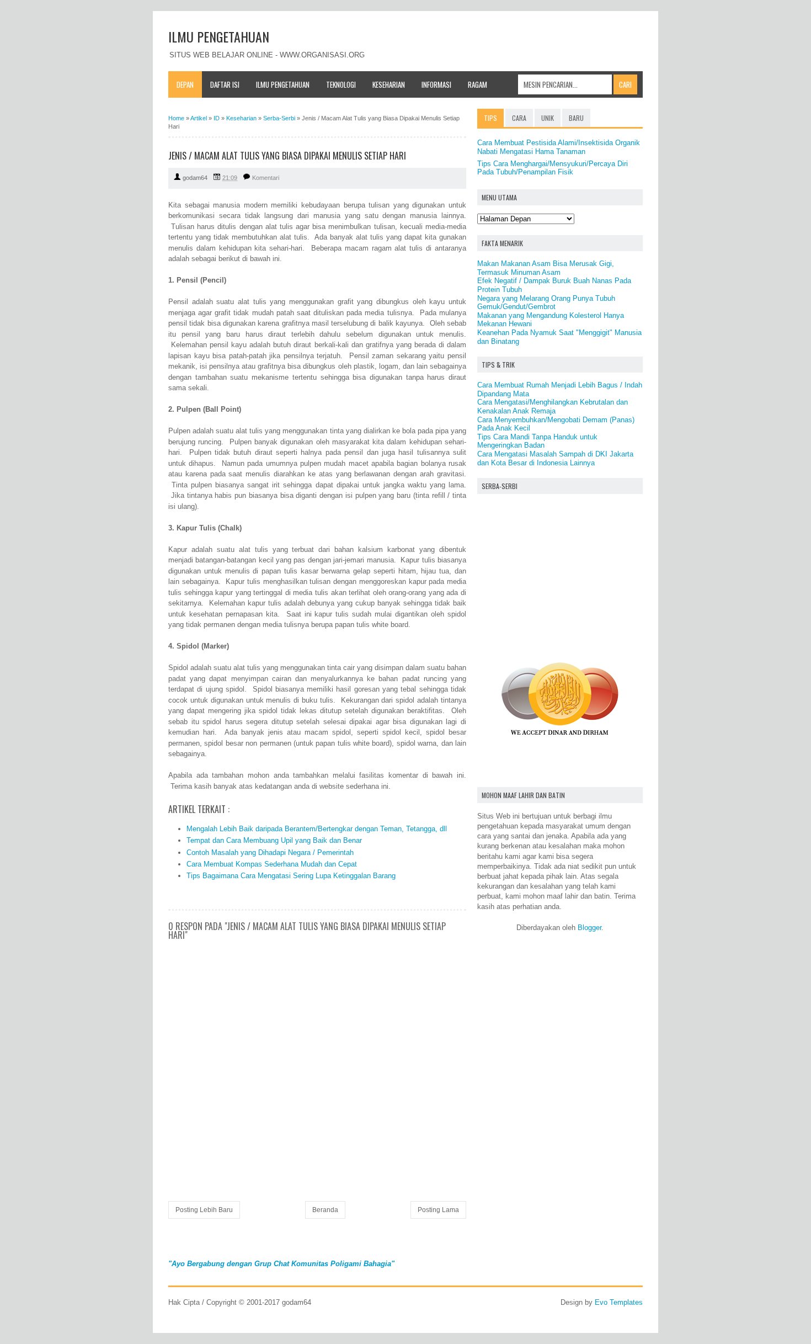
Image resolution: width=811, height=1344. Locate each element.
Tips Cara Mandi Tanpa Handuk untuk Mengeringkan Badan (537, 441)
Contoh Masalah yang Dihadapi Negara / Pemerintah (270, 852)
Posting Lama (438, 1210)
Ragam (477, 84)
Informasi (436, 84)
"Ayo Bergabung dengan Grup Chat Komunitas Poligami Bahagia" (281, 1264)
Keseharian (388, 84)
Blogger (589, 927)
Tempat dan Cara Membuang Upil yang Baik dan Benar (274, 840)
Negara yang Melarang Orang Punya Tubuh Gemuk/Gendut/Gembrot (546, 302)
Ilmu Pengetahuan (283, 84)
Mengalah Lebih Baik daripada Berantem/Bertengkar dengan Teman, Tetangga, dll (316, 829)
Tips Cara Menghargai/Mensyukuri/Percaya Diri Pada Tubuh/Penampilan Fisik (552, 168)
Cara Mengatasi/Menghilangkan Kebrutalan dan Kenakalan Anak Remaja (552, 406)
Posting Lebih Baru (204, 1210)
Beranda (325, 1210)
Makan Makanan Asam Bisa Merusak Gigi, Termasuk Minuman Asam (545, 268)
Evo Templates (619, 1302)
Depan (185, 84)
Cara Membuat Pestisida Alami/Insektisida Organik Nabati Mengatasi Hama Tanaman (558, 147)
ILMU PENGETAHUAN (218, 36)
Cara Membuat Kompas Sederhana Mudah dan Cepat (271, 864)
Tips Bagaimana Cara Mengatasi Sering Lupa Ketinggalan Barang (291, 876)
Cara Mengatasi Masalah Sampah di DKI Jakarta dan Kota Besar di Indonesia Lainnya (555, 458)
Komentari (265, 177)
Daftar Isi (224, 84)
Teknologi (341, 84)
